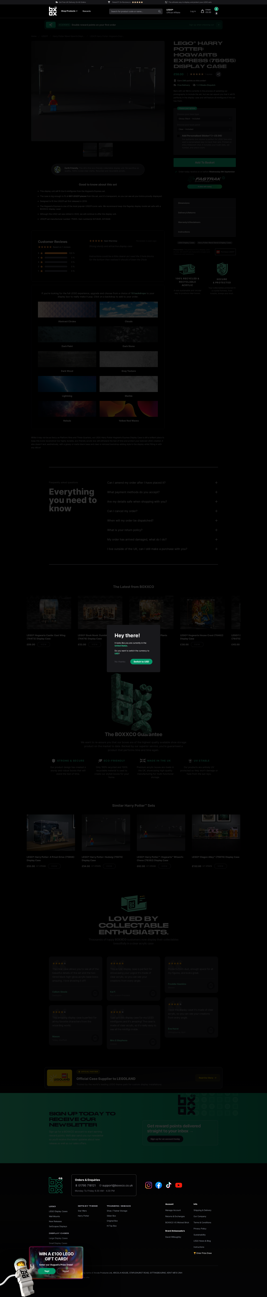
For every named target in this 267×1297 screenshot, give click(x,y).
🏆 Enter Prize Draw (203, 1253)
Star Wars (82, 1211)
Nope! (66, 1271)
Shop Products (68, 11)
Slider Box (111, 1216)
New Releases (55, 1221)
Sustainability (200, 1235)
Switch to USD (141, 661)
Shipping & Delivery (202, 1210)
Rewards (87, 11)
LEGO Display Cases (58, 1211)
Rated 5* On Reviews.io (121, 2)
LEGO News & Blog (202, 1241)
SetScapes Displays (58, 1226)
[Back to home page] (55, 1185)
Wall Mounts (54, 1216)
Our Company (200, 1216)
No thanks (120, 661)
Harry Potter (83, 1216)
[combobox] (136, 11)
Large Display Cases (58, 1238)
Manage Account (173, 1210)
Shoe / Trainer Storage (117, 1211)
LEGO (52, 1206)
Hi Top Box (112, 1226)
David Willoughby (173, 1237)
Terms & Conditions (202, 1222)
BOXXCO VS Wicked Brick (177, 1222)
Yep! (46, 1271)
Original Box (112, 1221)
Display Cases (59, 1233)
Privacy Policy (200, 1228)
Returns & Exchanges (175, 1216)
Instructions (199, 1247)
